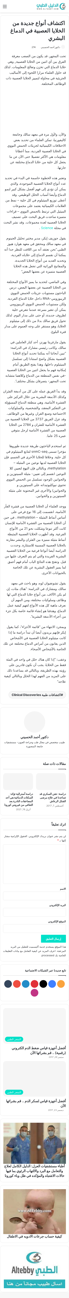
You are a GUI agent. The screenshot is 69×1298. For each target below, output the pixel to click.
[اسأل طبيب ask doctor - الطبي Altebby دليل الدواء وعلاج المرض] (34, 1269)
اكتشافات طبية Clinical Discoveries (36, 695)
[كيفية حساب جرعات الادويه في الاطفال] (34, 1211)
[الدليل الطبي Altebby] (50, 6)
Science (47, 228)
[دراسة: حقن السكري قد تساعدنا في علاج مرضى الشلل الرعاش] (51, 781)
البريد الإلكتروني (57, 905)
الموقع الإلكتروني (57, 921)
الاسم (63, 888)
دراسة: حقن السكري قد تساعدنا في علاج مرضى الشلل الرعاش (52, 797)
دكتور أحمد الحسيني (50, 47)
